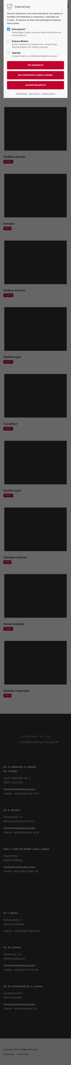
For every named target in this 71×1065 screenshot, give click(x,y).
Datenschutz (21, 93)
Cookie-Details (48, 93)
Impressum (34, 93)
